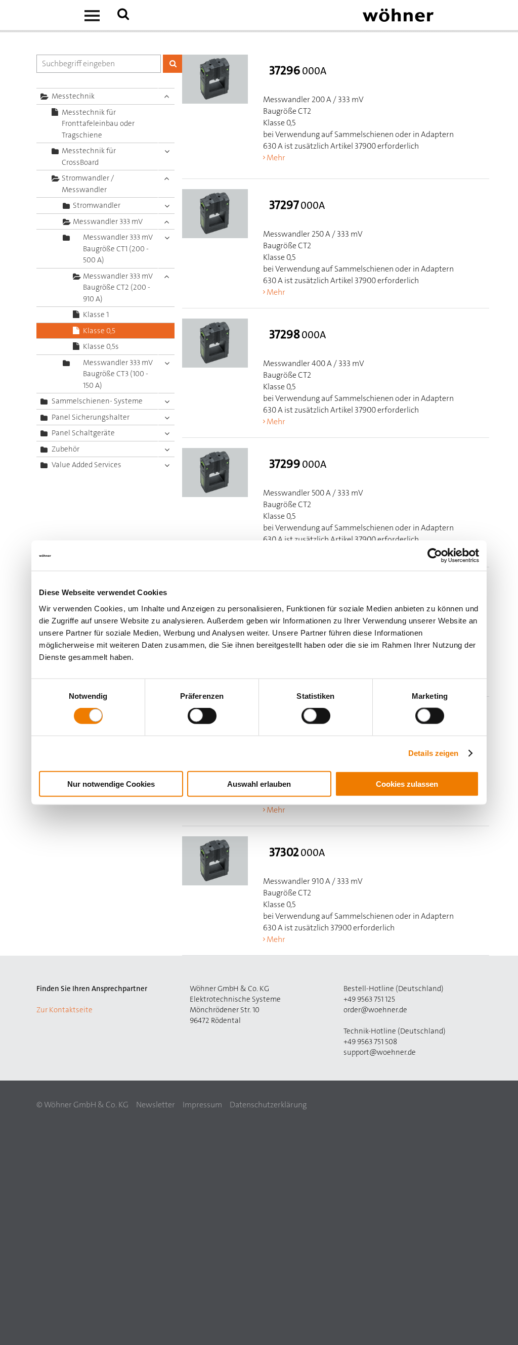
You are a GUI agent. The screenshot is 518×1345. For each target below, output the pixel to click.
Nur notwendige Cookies (111, 783)
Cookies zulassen (407, 783)
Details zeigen (433, 753)
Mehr (276, 157)
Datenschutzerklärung (268, 1104)
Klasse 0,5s (101, 346)
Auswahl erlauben (259, 783)
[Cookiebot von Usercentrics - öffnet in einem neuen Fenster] (435, 555)
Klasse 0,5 (99, 331)
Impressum (202, 1104)
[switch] (204, 718)
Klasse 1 (96, 314)
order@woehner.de (375, 1010)
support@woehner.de (379, 1052)
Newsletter (155, 1104)
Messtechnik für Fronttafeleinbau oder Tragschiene (98, 123)
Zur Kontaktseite (64, 1010)
